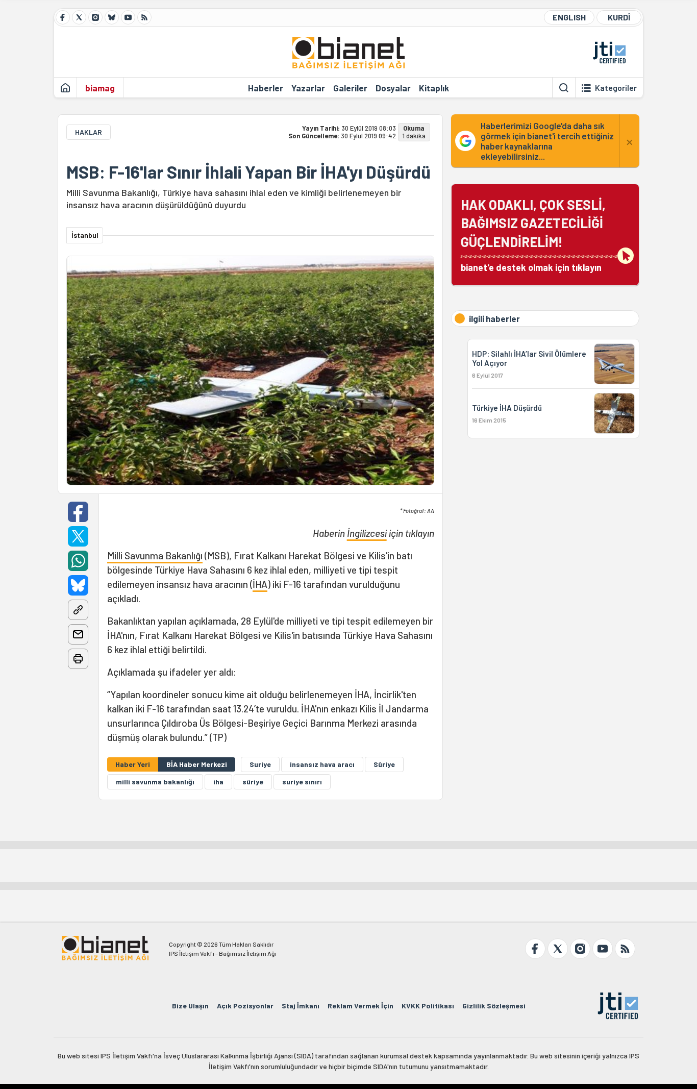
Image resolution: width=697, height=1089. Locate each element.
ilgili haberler (494, 318)
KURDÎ (619, 17)
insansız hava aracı (322, 764)
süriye (252, 781)
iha (218, 781)
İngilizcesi (367, 533)
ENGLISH (569, 17)
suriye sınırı (302, 781)
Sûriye (384, 764)
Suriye (260, 764)
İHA (260, 584)
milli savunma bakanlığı (155, 781)
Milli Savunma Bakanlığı (155, 555)
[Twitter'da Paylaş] (78, 536)
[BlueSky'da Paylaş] (78, 585)
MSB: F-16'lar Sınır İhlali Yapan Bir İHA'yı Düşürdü (248, 172)
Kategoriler (616, 88)
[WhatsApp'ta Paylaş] (78, 561)
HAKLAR (88, 132)
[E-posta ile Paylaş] (78, 634)
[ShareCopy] (78, 610)
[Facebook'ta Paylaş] (78, 512)
